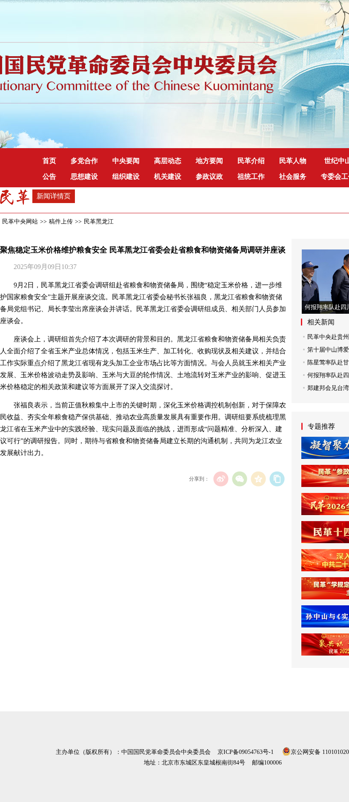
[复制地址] (276, 478)
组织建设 (126, 176)
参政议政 (209, 176)
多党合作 (84, 160)
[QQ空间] (258, 478)
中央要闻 (126, 160)
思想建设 (84, 176)
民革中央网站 (20, 221)
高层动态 (167, 160)
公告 (49, 176)
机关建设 (167, 176)
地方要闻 (209, 160)
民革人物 (292, 160)
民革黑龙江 (99, 221)
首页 (49, 160)
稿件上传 (61, 221)
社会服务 (292, 176)
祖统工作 (251, 176)
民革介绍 (251, 160)
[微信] (239, 478)
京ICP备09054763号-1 (245, 752)
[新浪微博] (220, 478)
